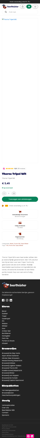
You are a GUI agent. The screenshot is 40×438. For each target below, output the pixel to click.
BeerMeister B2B (8, 410)
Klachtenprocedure (7, 434)
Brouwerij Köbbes (8, 363)
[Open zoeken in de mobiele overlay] (20, 12)
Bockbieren (6, 333)
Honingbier (6, 336)
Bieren (11, 243)
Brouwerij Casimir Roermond (12, 380)
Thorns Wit (17, 243)
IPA (3, 321)
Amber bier (6, 331)
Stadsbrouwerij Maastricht (12, 370)
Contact (5, 412)
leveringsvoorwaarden (8, 430)
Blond (4, 311)
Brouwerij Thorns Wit (10, 368)
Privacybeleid (6, 429)
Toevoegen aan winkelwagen (20, 199)
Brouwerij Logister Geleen (11, 365)
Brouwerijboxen (8, 393)
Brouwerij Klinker (8, 373)
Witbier (26, 243)
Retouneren (5, 432)
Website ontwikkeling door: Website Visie (14, 436)
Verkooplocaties (8, 405)
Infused (4, 343)
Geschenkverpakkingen (11, 395)
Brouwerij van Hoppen (10, 375)
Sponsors (5, 415)
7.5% (7, 245)
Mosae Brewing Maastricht (12, 360)
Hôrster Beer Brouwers (10, 358)
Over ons (5, 408)
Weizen (4, 323)
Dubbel (4, 313)
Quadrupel (6, 318)
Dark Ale (5, 338)
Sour (3, 328)
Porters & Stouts (8, 341)
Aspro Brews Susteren (10, 356)
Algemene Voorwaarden (9, 427)
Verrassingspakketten (10, 390)
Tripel (22, 243)
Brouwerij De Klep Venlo (11, 353)
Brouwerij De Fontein (10, 378)
